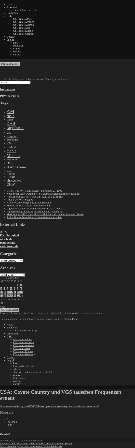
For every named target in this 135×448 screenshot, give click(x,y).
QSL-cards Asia (21, 27)
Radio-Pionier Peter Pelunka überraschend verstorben (34, 217)
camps (16, 48)
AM (10, 111)
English (10, 39)
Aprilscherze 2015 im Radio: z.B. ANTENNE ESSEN (35, 196)
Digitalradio (15, 128)
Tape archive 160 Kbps (25, 10)
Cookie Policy (71, 319)
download (12, 7)
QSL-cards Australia (23, 24)
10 (1, 292)
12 (8, 292)
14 (15, 292)
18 (5, 295)
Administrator (27, 440)
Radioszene (16, 167)
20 (11, 295)
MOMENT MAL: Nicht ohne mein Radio (29, 205)
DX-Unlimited (9, 235)
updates (17, 54)
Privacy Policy (9, 95)
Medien (13, 155)
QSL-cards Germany (24, 33)
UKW (11, 184)
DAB (11, 123)
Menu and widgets (10, 64)
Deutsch (11, 36)
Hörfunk (11, 147)
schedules (18, 45)
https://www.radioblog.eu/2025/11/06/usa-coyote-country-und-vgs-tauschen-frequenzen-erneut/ (49, 406)
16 (21, 292)
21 (15, 295)
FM (9, 143)
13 (11, 292)
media (11, 151)
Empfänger (12, 139)
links (15, 42)
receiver (11, 173)
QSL (9, 16)
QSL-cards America (23, 21)
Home (10, 4)
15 (18, 292)
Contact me (12, 13)
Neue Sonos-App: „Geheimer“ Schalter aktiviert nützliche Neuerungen (43, 193)
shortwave (14, 180)
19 (8, 295)
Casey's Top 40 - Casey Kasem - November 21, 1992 (34, 190)
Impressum (7, 89)
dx (9, 132)
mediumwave (12, 159)
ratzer (9, 171)
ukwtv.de (6, 239)
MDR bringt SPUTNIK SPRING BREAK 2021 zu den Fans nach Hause (45, 214)
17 (1, 295)
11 (5, 292)
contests (17, 51)
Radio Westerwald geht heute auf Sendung (29, 202)
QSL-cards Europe (23, 30)
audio (10, 116)
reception (11, 176)
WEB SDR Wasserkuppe (20, 199)
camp (10, 119)
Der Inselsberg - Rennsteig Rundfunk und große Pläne (35, 211)
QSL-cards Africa (22, 18)
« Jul (2, 306)
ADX (3, 231)
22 (18, 295)
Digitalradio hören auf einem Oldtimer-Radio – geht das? (36, 208)
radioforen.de (9, 246)
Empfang (12, 136)
